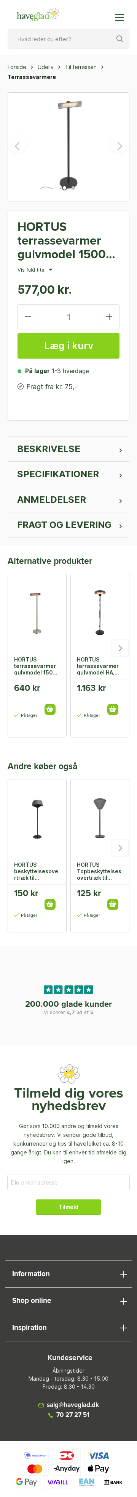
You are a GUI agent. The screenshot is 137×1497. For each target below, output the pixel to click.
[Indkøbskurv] (103, 13)
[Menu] (121, 17)
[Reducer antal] (28, 317)
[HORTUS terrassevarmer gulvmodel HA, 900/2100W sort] (100, 612)
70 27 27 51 (72, 1415)
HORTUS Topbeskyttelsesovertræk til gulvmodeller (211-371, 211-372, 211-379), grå (99, 870)
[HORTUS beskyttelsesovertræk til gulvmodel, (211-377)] (37, 818)
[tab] (68, 449)
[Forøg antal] (109, 317)
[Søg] (120, 38)
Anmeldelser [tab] (51, 499)
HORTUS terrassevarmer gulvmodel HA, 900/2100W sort (99, 665)
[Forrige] (17, 143)
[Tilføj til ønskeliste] (52, 691)
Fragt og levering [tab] (64, 524)
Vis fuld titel (32, 270)
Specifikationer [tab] (58, 474)
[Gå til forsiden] (38, 14)
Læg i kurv (68, 345)
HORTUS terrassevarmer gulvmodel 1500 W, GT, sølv (35, 665)
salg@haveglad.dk (73, 1405)
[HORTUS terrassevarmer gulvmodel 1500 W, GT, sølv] (37, 612)
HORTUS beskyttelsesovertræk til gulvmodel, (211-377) (36, 870)
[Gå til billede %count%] (64, 187)
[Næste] (119, 143)
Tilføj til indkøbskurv (50, 709)
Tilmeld (68, 1207)
